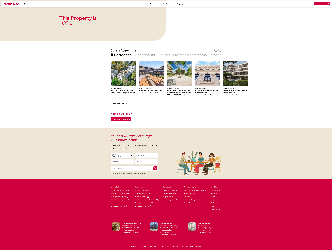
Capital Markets (168, 197)
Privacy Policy (142, 246)
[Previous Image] (216, 50)
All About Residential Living (120, 190)
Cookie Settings (175, 246)
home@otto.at (129, 230)
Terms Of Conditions (153, 246)
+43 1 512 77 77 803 (169, 235)
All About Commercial (142, 190)
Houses (164, 55)
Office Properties (141, 193)
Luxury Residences (117, 203)
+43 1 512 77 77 (205, 233)
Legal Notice (133, 246)
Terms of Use (165, 246)
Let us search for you (118, 206)
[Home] (11, 3)
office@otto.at (167, 232)
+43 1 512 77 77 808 (131, 233)
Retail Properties (140, 197)
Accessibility (199, 246)
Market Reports (189, 203)
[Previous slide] (4, 79)
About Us (195, 4)
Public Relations (216, 209)
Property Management (192, 200)
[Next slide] (327, 79)
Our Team (214, 193)
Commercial (159, 4)
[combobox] (122, 155)
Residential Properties (118, 193)
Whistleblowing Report (187, 246)
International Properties (119, 200)
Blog (212, 206)
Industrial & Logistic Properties (145, 200)
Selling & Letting (189, 193)
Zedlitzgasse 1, (132, 228)
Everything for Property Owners (195, 190)
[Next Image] (219, 50)
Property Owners (183, 4)
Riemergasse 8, (207, 228)
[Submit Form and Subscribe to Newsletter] (155, 168)
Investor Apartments (190, 55)
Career (213, 197)
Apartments (145, 55)
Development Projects (118, 197)
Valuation (187, 197)
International (219, 55)
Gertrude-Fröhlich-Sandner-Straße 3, (171, 229)
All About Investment (170, 190)
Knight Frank (215, 200)
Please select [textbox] (116, 156)
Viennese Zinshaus (169, 193)
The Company (215, 190)
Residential (148, 4)
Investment (170, 4)
